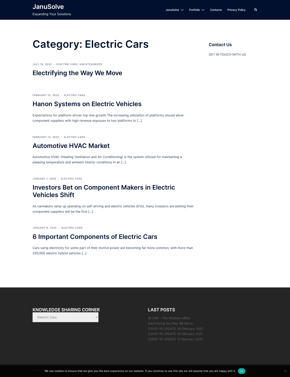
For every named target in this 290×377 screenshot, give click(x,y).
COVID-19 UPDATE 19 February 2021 (175, 334)
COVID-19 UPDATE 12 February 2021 (175, 339)
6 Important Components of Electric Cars (95, 236)
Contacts (216, 9)
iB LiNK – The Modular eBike (169, 318)
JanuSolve (48, 6)
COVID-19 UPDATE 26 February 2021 (175, 329)
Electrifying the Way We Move (77, 73)
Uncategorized (91, 64)
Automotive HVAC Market (71, 146)
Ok (241, 370)
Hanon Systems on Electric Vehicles (87, 104)
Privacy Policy (236, 9)
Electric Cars (67, 64)
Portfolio (194, 9)
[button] (255, 9)
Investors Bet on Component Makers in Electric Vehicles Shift (104, 191)
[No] (285, 371)
